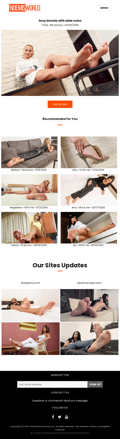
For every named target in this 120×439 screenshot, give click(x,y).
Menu (104, 8)
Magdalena (16, 207)
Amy (74, 207)
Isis (74, 245)
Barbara (15, 169)
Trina (45, 25)
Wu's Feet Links (37, 433)
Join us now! (60, 104)
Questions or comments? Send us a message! (60, 400)
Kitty (74, 169)
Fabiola (15, 245)
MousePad (52, 433)
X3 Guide (63, 433)
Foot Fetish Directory (79, 433)
